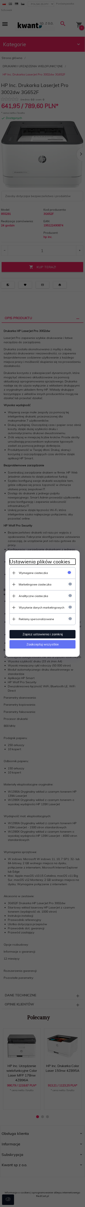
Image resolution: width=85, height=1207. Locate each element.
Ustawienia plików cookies (39, 562)
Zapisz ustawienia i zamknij (42, 634)
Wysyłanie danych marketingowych (41, 607)
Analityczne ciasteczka (33, 596)
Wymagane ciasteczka (33, 573)
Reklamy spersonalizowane (36, 619)
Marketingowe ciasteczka (35, 584)
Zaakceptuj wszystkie (42, 644)
